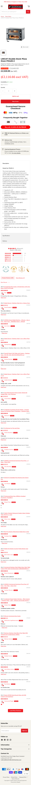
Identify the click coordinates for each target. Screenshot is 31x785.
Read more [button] (3, 297)
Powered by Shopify (15, 782)
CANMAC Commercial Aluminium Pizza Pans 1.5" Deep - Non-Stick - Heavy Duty (15, 585)
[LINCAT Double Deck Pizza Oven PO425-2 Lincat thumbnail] (3, 52)
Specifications (6, 235)
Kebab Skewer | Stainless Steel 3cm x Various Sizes (17, 303)
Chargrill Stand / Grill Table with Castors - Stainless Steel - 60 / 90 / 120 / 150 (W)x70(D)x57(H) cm (15, 354)
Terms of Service (15, 779)
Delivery (5, 241)
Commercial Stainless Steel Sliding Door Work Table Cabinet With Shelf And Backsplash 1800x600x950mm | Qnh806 (15, 568)
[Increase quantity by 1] (15, 91)
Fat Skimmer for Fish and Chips (12, 428)
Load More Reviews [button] (15, 711)
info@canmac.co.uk (16, 760)
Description (6, 163)
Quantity (3, 87)
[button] (8, 253)
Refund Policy (14, 777)
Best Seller (8, 16)
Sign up (24, 730)
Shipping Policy (22, 777)
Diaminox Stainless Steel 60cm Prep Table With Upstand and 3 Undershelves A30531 (14, 633)
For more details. (16, 153)
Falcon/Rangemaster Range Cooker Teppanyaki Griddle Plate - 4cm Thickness (14, 393)
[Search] (28, 12)
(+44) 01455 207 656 (6, 760)
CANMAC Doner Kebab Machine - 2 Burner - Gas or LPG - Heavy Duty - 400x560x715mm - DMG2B (15, 320)
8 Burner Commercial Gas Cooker (12, 616)
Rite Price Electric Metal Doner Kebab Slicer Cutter (16, 531)
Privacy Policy (6, 777)
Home (2, 16)
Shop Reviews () (20, 278)
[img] (15, 248)
